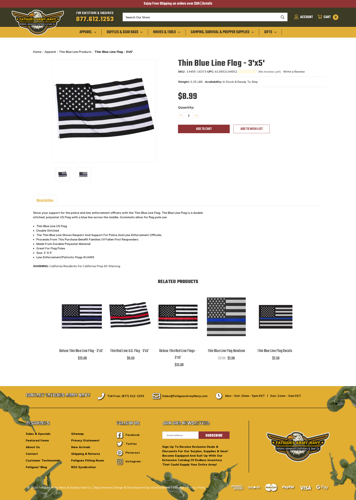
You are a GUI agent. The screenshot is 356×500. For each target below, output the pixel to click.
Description (45, 200)
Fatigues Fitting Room (87, 460)
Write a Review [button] (294, 71)
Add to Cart (81, 321)
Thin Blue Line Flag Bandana (226, 351)
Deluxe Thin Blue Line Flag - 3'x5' (81, 351)
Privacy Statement (85, 440)
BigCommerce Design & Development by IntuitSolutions (132, 487)
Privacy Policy (196, 487)
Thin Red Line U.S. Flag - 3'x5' (129, 351)
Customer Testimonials (43, 460)
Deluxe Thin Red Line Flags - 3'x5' (178, 354)
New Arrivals (80, 447)
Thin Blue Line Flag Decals (274, 351)
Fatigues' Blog (36, 467)
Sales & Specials (38, 434)
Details (207, 3)
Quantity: (186, 107)
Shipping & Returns (85, 454)
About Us (33, 447)
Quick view (81, 312)
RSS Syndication (83, 467)
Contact (32, 454)
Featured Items (37, 440)
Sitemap (77, 434)
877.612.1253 (95, 19)
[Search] (282, 17)
